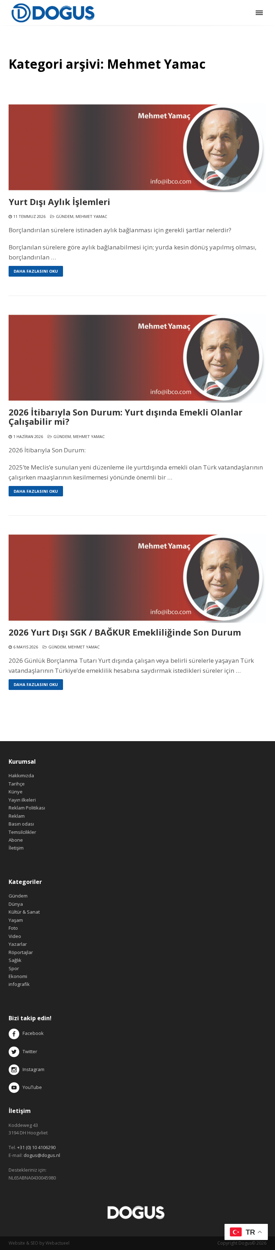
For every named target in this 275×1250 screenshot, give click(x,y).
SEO (34, 1243)
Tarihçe (17, 783)
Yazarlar (18, 944)
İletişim (16, 848)
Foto (13, 928)
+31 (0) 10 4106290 (36, 1147)
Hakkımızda (21, 775)
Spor (14, 968)
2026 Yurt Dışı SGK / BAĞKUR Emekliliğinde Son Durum (125, 632)
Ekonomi (18, 976)
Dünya (16, 904)
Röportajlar (21, 952)
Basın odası (21, 824)
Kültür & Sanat (24, 912)
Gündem (64, 216)
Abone (16, 840)
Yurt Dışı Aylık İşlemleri (59, 201)
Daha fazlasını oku (36, 271)
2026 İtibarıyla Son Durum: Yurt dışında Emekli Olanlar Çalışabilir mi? (125, 417)
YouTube (30, 1087)
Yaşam (16, 920)
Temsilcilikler (22, 832)
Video (15, 936)
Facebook (33, 1033)
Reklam (17, 816)
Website (17, 1243)
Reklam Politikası (27, 807)
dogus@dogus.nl (42, 1155)
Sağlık (15, 960)
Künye (16, 791)
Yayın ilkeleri (22, 800)
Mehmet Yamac (91, 216)
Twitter (28, 1051)
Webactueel (57, 1243)
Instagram (32, 1069)
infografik (19, 984)
